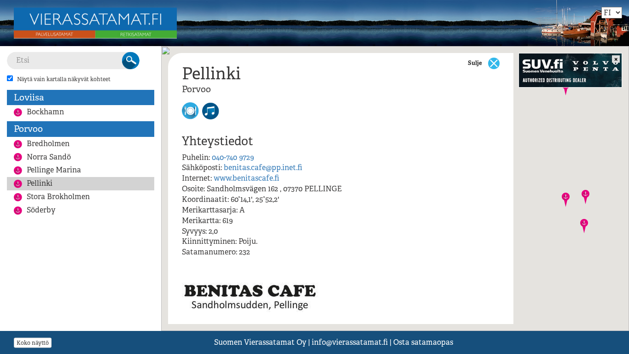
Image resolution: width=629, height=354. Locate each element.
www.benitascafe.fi (246, 178)
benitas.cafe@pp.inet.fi (263, 167)
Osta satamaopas (423, 342)
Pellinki (39, 183)
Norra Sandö (49, 157)
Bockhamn (45, 112)
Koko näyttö (33, 342)
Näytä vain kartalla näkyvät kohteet (64, 79)
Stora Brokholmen (58, 196)
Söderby (41, 210)
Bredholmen (48, 143)
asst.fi (350, 342)
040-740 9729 (233, 157)
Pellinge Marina (54, 170)
